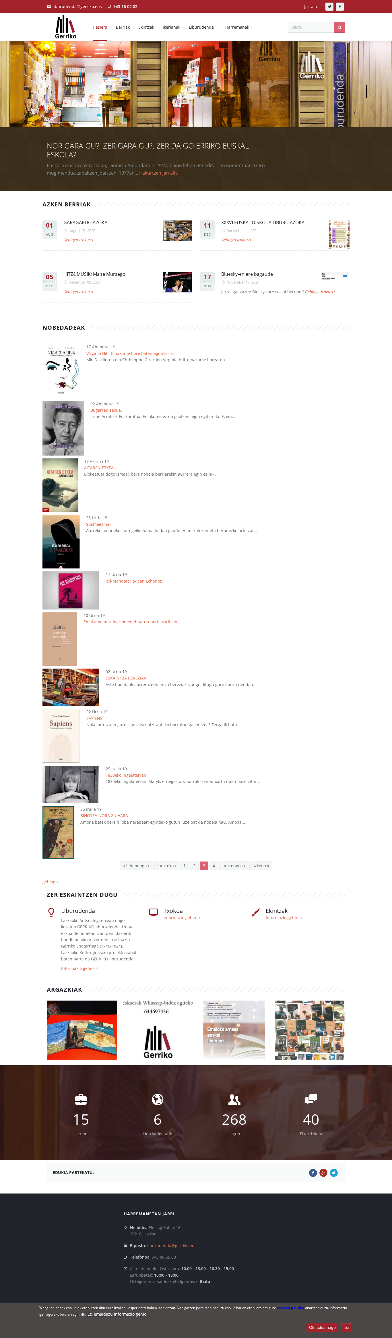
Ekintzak (277, 911)
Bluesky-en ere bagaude (247, 274)
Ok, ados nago (322, 1327)
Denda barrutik (83, 1048)
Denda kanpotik (92, 1055)
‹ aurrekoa (166, 865)
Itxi (346, 1327)
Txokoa (173, 911)
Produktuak (66, 1055)
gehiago (50, 881)
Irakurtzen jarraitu (158, 173)
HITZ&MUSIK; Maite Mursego (94, 274)
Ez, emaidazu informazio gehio (117, 1314)
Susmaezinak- (99, 524)
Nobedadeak (81, 1061)
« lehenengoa (136, 865)
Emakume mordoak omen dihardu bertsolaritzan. (131, 621)
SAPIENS (94, 718)
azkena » (261, 865)
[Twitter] (334, 1173)
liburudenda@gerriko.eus (77, 6)
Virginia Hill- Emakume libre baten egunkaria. (130, 353)
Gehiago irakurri (78, 240)
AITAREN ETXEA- (99, 467)
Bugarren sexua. (106, 410)
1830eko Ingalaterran (126, 775)
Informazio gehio (77, 968)
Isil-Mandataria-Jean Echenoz (134, 581)
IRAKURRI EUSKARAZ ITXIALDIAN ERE (234, 1042)
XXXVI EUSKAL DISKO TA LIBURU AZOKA (262, 222)
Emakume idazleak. (310, 1038)
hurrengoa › (233, 865)
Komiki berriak (82, 1038)
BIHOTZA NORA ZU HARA (104, 815)
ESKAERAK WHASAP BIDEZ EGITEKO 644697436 (158, 1046)
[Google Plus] (323, 1173)
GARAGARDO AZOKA (85, 222)
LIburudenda (78, 911)
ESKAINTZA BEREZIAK (126, 678)
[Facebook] (313, 1173)
